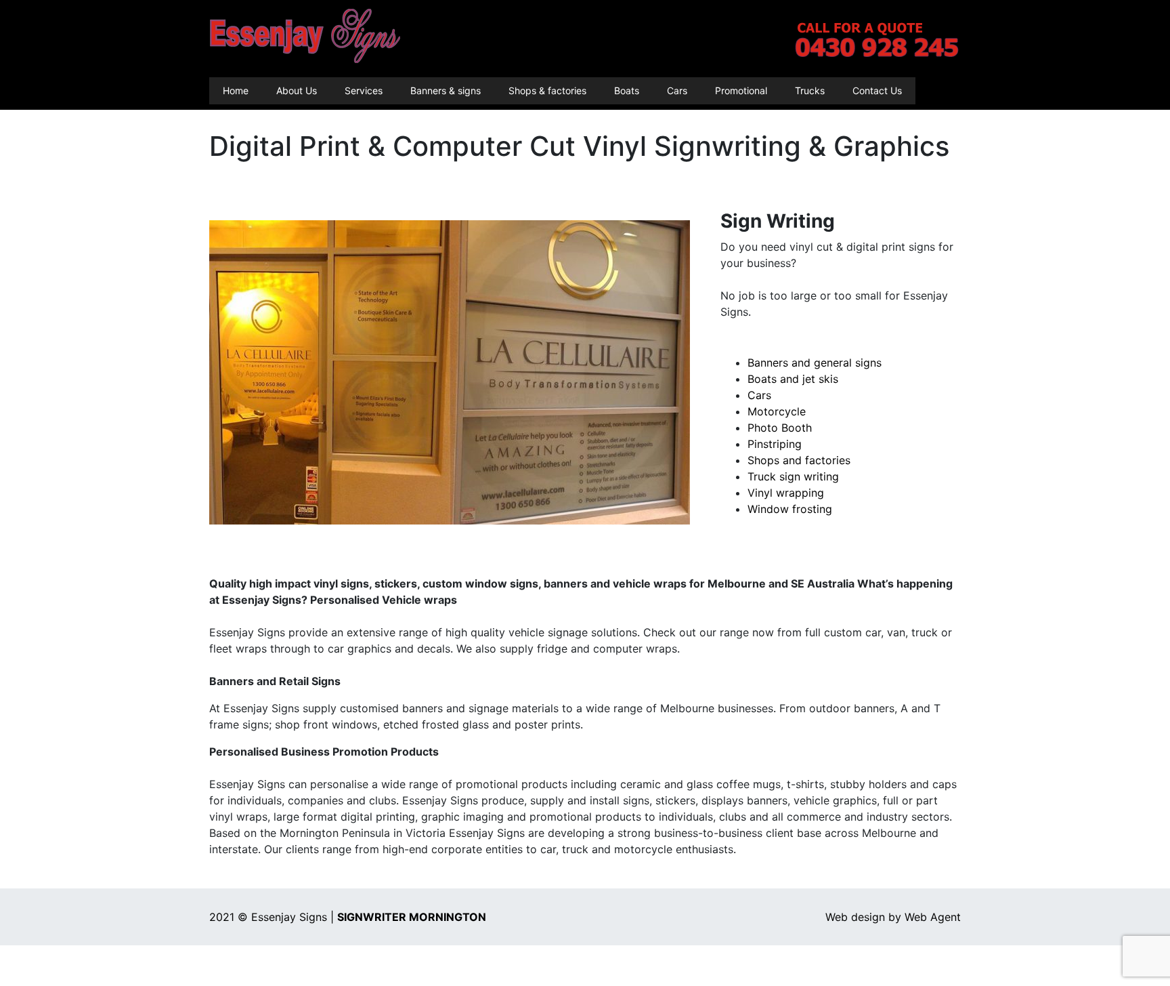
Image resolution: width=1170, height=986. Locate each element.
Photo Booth (780, 427)
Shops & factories (547, 90)
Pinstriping (775, 444)
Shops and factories (799, 460)
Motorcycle (777, 411)
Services (364, 90)
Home (235, 90)
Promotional (741, 90)
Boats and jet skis (793, 379)
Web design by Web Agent (893, 917)
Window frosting (790, 509)
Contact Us (877, 90)
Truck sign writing (793, 476)
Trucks (810, 90)
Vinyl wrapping (786, 492)
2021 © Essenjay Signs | (347, 917)
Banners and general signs (815, 362)
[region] (449, 372)
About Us (296, 90)
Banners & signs (445, 90)
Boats (626, 90)
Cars (677, 90)
